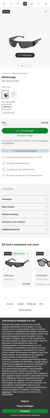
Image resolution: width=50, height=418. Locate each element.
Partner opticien (25, 310)
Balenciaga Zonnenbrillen (20, 73)
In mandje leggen (27, 131)
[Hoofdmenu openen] (4, 4)
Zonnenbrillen (6, 73)
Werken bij (31, 304)
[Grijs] (5, 94)
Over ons (10, 304)
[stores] (18, 3)
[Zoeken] (11, 4)
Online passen (27, 55)
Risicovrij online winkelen (26, 150)
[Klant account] (32, 3)
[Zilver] (13, 94)
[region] (25, 269)
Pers (41, 304)
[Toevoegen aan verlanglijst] (45, 11)
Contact (21, 304)
